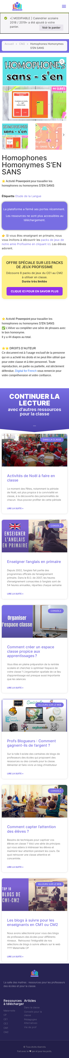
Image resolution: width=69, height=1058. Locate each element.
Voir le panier (51, 27)
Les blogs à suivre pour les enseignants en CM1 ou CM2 (32, 922)
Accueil (9, 43)
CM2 (22, 43)
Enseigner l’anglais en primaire (34, 561)
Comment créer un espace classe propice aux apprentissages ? (30, 651)
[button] (64, 6)
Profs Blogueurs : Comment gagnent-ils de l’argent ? (31, 743)
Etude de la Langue (28, 196)
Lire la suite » (15, 508)
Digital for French (26, 370)
